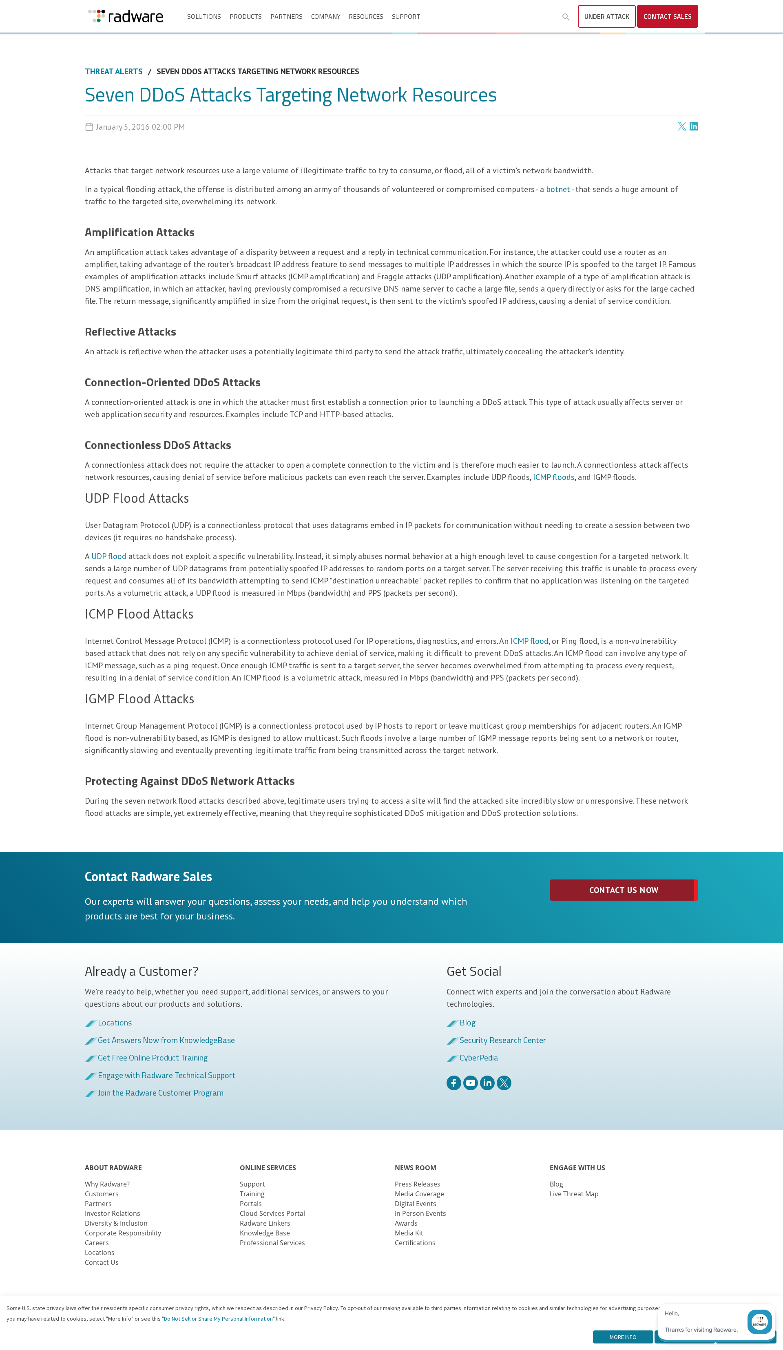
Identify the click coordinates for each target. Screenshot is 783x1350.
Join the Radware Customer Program (160, 1093)
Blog (468, 1023)
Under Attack (606, 16)
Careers (97, 1242)
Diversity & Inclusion (116, 1223)
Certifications (415, 1242)
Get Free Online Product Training (153, 1058)
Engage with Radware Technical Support (166, 1075)
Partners (286, 16)
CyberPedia (479, 1058)
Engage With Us (577, 1167)
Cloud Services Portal (272, 1213)
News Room (415, 1167)
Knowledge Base (265, 1232)
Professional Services (272, 1242)
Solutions (204, 16)
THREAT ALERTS (114, 71)
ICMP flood (530, 641)
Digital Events (415, 1203)
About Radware (113, 1167)
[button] (566, 17)
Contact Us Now (623, 890)
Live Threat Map (574, 1193)
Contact (668, 16)
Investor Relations (112, 1213)
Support (406, 16)
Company (326, 16)
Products (246, 16)
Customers (102, 1193)
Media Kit (409, 1232)
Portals (251, 1203)
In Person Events (420, 1213)
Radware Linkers (265, 1223)
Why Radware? (107, 1184)
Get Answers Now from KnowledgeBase (166, 1040)
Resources (366, 16)
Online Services (268, 1167)
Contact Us (102, 1262)
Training (252, 1193)
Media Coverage (419, 1193)
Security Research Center (503, 1040)
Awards (406, 1223)
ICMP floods (554, 477)
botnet (558, 189)
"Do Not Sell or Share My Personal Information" (218, 1318)
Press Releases (417, 1184)
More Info (623, 1337)
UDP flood (108, 556)
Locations (115, 1023)
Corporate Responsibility (123, 1232)
